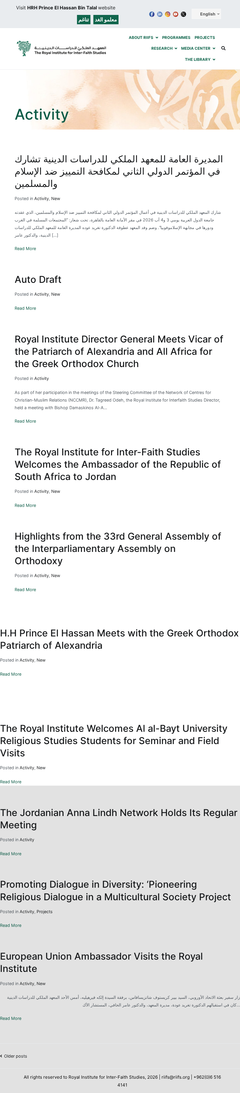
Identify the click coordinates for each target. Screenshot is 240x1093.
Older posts (15, 1056)
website (106, 8)
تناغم (83, 19)
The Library (197, 59)
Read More (25, 248)
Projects (205, 37)
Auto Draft (38, 279)
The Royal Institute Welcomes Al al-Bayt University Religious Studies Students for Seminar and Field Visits (113, 741)
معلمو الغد (106, 19)
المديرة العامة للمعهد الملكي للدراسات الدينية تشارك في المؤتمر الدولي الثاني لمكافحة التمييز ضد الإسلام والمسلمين (119, 171)
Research (162, 48)
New (55, 198)
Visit (21, 8)
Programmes (176, 37)
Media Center (195, 48)
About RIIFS (141, 37)
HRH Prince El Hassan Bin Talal (62, 8)
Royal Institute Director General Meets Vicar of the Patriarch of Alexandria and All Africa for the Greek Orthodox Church (119, 351)
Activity (41, 198)
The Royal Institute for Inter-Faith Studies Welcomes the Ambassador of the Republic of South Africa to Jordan (118, 464)
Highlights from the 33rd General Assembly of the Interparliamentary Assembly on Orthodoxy (118, 549)
